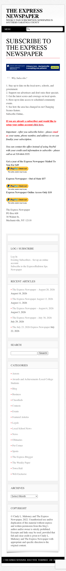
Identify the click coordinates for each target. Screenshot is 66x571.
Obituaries (17, 439)
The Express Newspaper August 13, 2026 (32, 298)
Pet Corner (17, 445)
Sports (15, 451)
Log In (14, 256)
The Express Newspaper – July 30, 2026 (32, 317)
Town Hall (17, 468)
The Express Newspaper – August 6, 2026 (33, 308)
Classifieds (17, 399)
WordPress (43, 560)
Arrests (15, 373)
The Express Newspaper (24, 13)
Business (16, 394)
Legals (15, 422)
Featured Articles (20, 417)
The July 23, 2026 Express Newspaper (31, 327)
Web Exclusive (19, 473)
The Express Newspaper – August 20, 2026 (33, 289)
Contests (16, 405)
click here (38, 124)
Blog (14, 388)
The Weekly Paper (21, 462)
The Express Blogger (22, 456)
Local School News (21, 428)
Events (15, 411)
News (15, 434)
